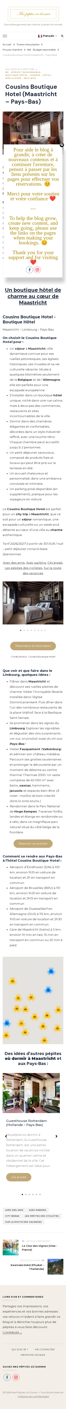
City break (55, 562)
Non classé (13, 78)
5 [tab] (35, 630)
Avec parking (36, 562)
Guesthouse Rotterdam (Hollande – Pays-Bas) (26, 1123)
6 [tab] (38, 630)
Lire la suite (18, 1177)
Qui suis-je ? (19, 1349)
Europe (35, 75)
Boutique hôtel (16, 75)
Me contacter (45, 1349)
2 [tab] (24, 630)
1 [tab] (21, 630)
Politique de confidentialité (33, 1396)
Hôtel (47, 75)
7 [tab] (42, 630)
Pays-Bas (30, 78)
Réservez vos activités (33, 843)
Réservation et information (33, 646)
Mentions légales (33, 1354)
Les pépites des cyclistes (23, 568)
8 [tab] (45, 630)
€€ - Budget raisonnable (22, 72)
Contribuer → (12, 1332)
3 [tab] (28, 630)
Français (48, 35)
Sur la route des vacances (23, 1222)
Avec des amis (14, 562)
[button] (6, 605)
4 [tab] (31, 630)
